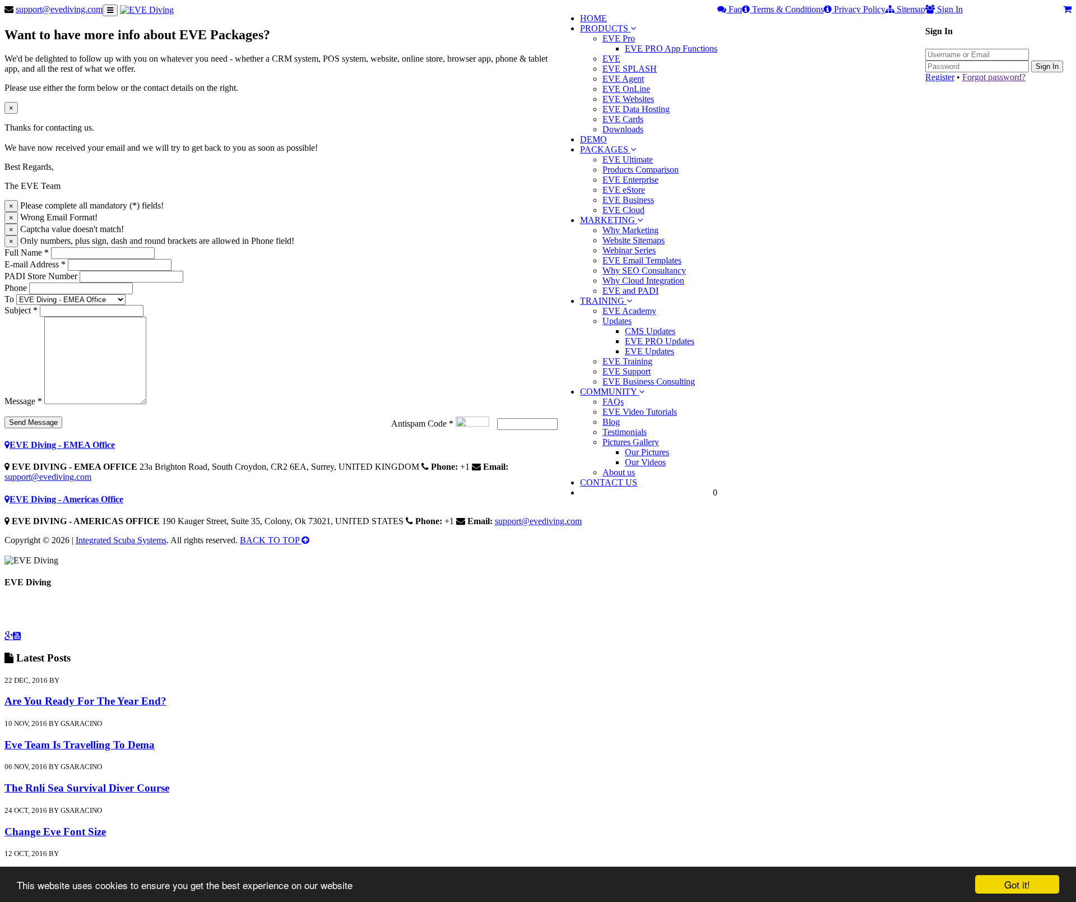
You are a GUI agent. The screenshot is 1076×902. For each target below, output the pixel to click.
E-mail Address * (35, 264)
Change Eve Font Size (55, 832)
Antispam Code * (422, 423)
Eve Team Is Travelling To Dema (79, 745)
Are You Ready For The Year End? (85, 701)
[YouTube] (17, 635)
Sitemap (909, 9)
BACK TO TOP (271, 540)
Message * (23, 401)
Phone (15, 288)
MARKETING (608, 220)
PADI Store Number (40, 276)
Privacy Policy (858, 9)
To (9, 299)
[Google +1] (8, 635)
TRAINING (603, 301)
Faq (734, 9)
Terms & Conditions (787, 9)
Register (939, 77)
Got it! (1017, 884)
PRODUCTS (605, 28)
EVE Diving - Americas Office (66, 499)
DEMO (593, 139)
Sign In (1047, 66)
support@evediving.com (59, 9)
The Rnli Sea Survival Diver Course (86, 788)
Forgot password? (994, 77)
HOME (593, 18)
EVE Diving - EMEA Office (62, 445)
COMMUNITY (609, 391)
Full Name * (26, 252)
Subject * (21, 310)
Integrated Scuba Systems (121, 540)
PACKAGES (605, 149)
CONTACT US (608, 482)
